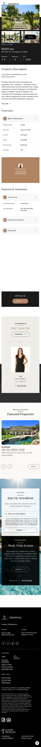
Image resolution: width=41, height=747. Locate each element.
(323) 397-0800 (21, 171)
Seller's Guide (6, 680)
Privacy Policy (33, 524)
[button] (20, 569)
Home (3, 656)
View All (30, 37)
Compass (9, 697)
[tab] (6, 458)
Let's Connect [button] (16, 657)
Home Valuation (7, 667)
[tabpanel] (20, 438)
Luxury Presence (7, 738)
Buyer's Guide (6, 678)
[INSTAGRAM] (8, 643)
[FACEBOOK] (3, 643)
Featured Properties (5, 661)
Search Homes (7, 664)
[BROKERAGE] (17, 643)
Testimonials (6, 683)
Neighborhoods (7, 669)
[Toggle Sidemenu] (37, 4)
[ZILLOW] (12, 643)
